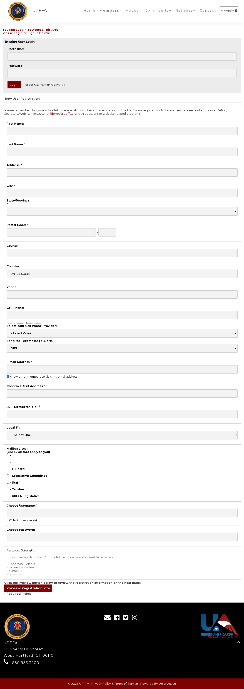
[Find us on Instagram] (136, 618)
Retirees (184, 11)
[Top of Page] (238, 642)
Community (157, 11)
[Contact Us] (108, 618)
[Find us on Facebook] (118, 618)
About (132, 11)
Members (228, 11)
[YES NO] (122, 348)
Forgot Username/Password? (44, 84)
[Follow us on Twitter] (127, 618)
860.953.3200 (25, 663)
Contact (208, 11)
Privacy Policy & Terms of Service (114, 683)
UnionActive (167, 683)
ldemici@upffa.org (63, 113)
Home (90, 11)
